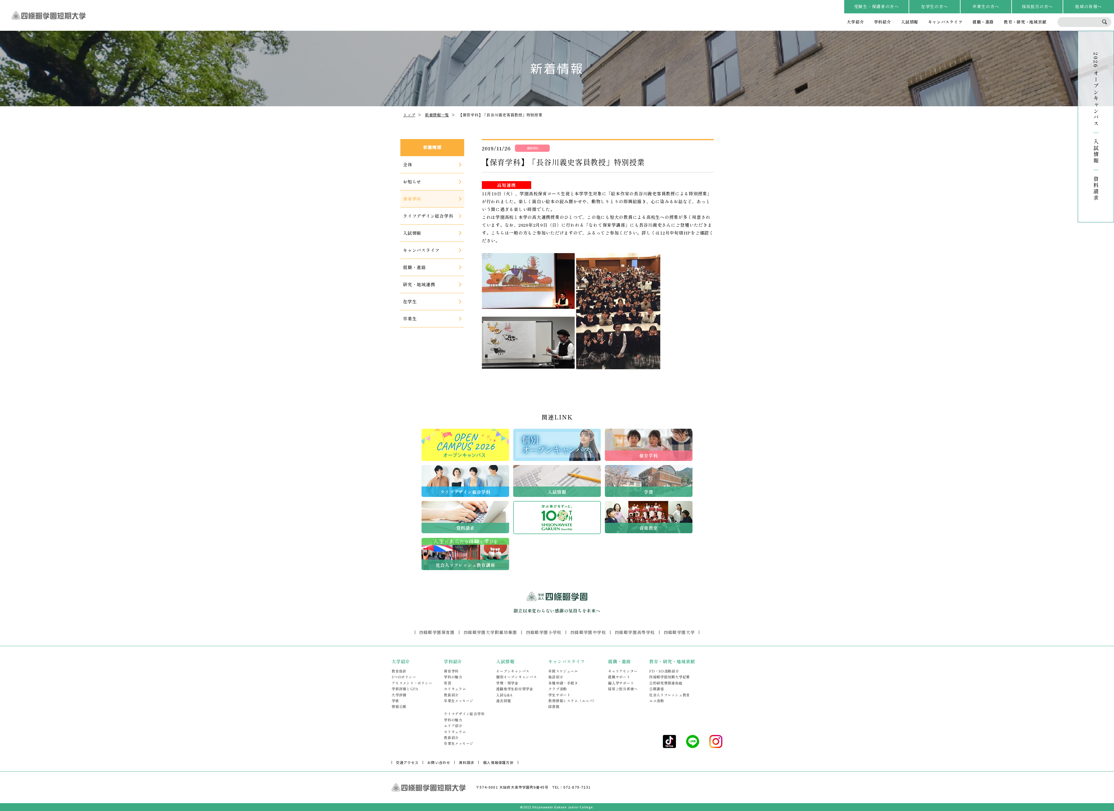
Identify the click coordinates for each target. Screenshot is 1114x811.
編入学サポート (621, 682)
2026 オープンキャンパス (1096, 89)
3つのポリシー (404, 676)
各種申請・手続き (563, 682)
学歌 (395, 700)
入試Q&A (504, 694)
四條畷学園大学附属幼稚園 (490, 632)
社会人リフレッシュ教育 (669, 694)
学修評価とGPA (405, 688)
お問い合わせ (438, 762)
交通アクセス (407, 762)
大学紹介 (855, 22)
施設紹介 (555, 676)
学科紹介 (882, 22)
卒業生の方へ (985, 6)
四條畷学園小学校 (544, 632)
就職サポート (619, 676)
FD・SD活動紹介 (664, 670)
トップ (409, 115)
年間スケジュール (563, 670)
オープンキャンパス (512, 670)
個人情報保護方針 (498, 762)
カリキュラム (455, 688)
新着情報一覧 (437, 115)
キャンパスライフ (945, 22)
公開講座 (656, 688)
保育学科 (451, 670)
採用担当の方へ (1037, 6)
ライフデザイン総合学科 (464, 713)
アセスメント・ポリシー (412, 682)
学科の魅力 (453, 676)
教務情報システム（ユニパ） (572, 700)
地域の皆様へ (1088, 6)
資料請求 (1096, 188)
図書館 (553, 706)
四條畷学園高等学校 (635, 632)
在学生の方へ (934, 6)
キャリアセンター (623, 670)
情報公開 (399, 706)
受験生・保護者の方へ (876, 6)
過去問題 (503, 700)
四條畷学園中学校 (588, 632)
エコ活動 (656, 700)
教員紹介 (451, 694)
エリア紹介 (453, 725)
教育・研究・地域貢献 (1025, 22)
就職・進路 (983, 22)
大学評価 (399, 694)
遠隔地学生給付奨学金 (514, 688)
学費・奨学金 (507, 682)
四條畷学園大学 (679, 632)
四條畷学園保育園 (437, 632)
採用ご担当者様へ (623, 688)
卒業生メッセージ (458, 700)
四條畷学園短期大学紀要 (669, 676)
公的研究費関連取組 (666, 682)
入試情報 (909, 22)
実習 (447, 682)
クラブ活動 (557, 688)
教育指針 (399, 670)
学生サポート (559, 694)
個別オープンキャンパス (516, 676)
